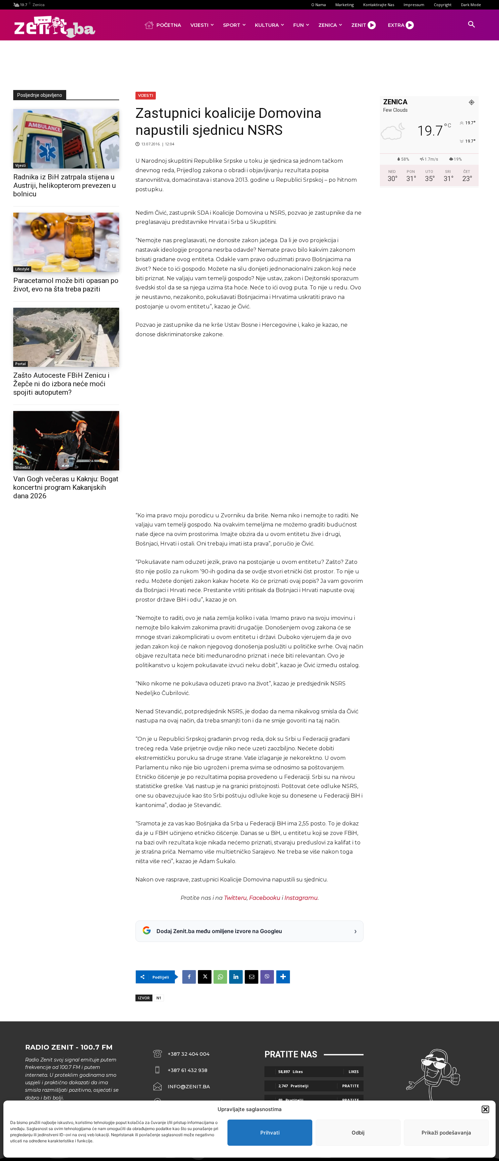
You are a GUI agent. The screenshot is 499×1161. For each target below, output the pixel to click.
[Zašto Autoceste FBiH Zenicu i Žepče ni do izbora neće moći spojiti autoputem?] (66, 337)
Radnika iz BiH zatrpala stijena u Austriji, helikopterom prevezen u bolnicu (64, 185)
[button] (485, 1109)
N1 (158, 997)
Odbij (358, 1132)
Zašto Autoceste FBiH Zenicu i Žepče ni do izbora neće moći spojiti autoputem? (61, 383)
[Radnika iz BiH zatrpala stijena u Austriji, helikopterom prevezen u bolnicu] (66, 138)
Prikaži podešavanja (446, 1132)
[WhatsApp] (220, 977)
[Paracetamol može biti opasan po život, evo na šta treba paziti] (66, 242)
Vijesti (20, 165)
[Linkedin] (236, 977)
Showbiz (22, 467)
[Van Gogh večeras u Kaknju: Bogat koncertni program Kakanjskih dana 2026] (66, 440)
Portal (20, 363)
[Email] (251, 977)
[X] (204, 977)
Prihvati (270, 1132)
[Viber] (267, 977)
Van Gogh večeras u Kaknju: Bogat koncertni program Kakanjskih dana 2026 (65, 487)
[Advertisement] (249, 64)
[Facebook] (189, 977)
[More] (283, 977)
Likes (354, 1071)
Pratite (350, 1085)
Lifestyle (22, 269)
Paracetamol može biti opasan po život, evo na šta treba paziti (65, 284)
